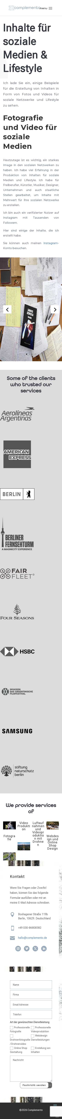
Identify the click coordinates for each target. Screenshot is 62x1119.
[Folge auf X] (35, 948)
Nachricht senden (34, 1085)
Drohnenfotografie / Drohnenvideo (20, 1041)
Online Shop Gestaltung (18, 1050)
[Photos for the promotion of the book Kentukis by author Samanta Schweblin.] (31, 360)
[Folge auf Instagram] (18, 948)
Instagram (50, 243)
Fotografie (9, 837)
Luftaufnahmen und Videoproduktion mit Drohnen (38, 834)
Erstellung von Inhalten (40, 1050)
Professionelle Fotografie (20, 1029)
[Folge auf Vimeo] (26, 948)
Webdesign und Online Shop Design (52, 842)
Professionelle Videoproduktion (41, 1029)
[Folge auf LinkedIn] (44, 948)
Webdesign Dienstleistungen (40, 1037)
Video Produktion (24, 826)
